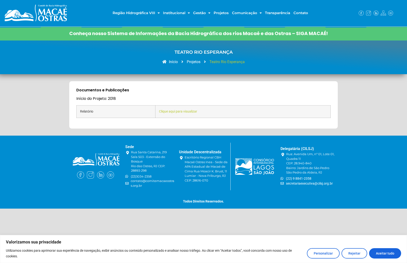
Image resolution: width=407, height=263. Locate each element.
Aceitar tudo (385, 253)
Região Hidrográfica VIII (134, 13)
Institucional (174, 13)
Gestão (199, 13)
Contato (300, 13)
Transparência (277, 13)
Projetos (221, 13)
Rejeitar (354, 253)
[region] (203, 249)
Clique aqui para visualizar (178, 111)
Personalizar (323, 253)
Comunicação (244, 13)
